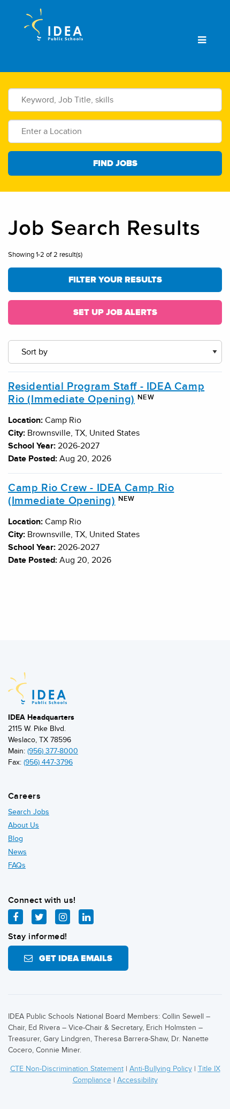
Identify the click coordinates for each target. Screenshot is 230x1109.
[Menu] (202, 40)
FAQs (17, 865)
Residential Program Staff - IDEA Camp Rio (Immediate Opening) (106, 393)
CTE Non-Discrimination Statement (67, 1068)
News (17, 851)
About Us (23, 825)
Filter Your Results (115, 279)
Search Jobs (28, 811)
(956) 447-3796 (48, 762)
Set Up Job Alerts (115, 312)
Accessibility (137, 1079)
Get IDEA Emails (72, 958)
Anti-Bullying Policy (160, 1068)
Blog (15, 838)
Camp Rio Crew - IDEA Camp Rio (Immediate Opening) (91, 494)
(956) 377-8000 (52, 751)
